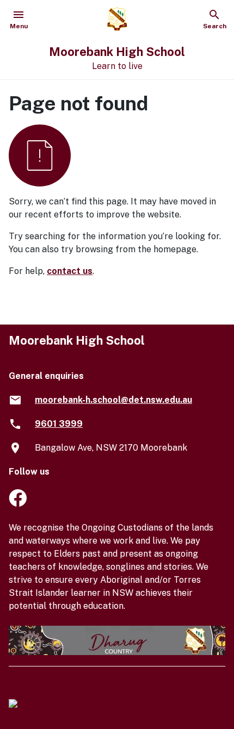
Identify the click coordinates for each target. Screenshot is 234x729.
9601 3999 (59, 424)
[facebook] (18, 504)
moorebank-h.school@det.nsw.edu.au (113, 400)
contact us (70, 271)
